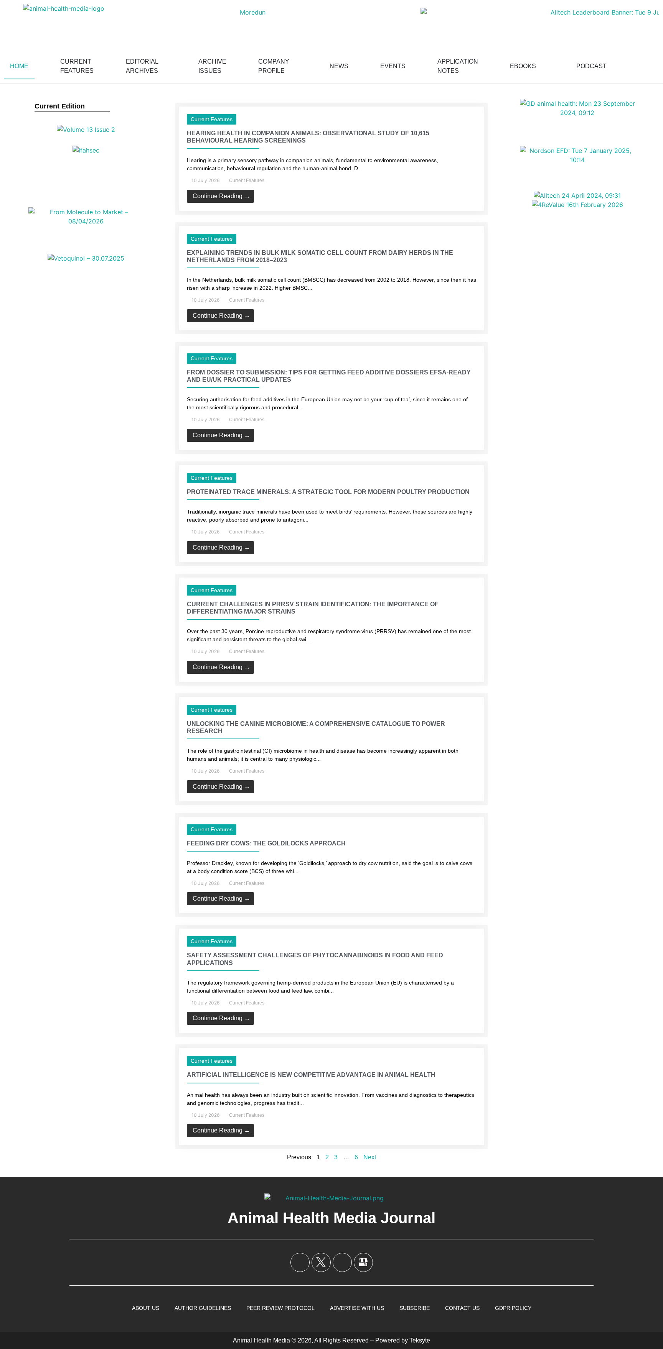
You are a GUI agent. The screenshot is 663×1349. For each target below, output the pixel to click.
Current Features (212, 119)
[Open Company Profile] (294, 66)
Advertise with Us (357, 1308)
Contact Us (462, 1308)
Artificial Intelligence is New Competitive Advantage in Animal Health (311, 1075)
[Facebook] (300, 1262)
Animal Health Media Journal (331, 1218)
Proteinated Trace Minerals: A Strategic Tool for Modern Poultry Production (328, 492)
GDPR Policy (513, 1308)
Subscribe (414, 1308)
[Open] (650, 66)
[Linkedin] (342, 1262)
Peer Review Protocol (280, 1308)
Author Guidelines (203, 1308)
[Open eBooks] (541, 66)
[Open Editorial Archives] (163, 66)
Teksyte (419, 1340)
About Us (145, 1308)
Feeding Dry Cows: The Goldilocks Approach (266, 843)
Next (369, 1157)
